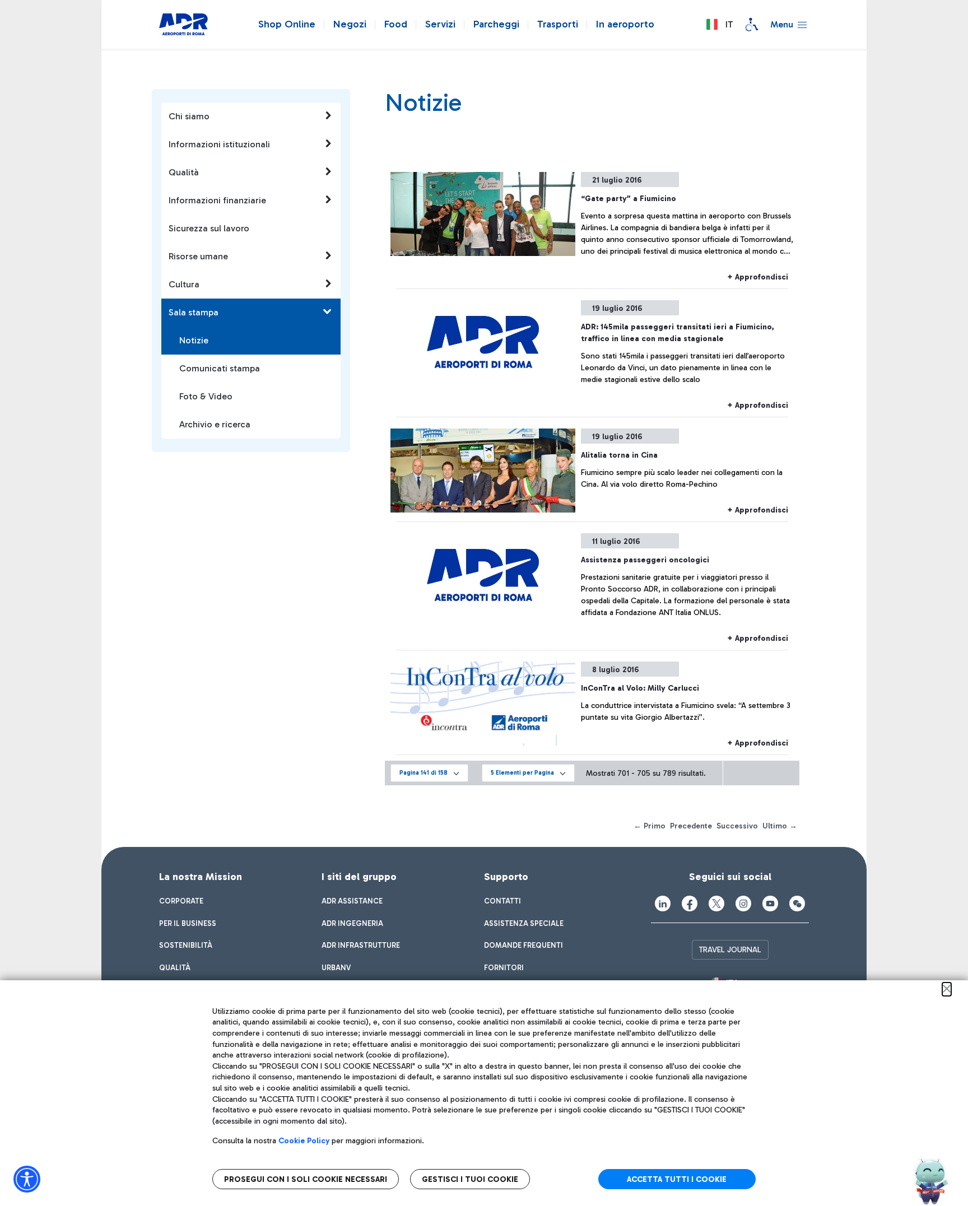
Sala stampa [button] (193, 312)
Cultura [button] (184, 284)
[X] (716, 903)
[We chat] (797, 903)
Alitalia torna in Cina (619, 455)
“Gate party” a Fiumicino (628, 198)
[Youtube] (770, 903)
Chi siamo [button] (189, 116)
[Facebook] (689, 903)
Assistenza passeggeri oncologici (645, 560)
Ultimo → (779, 826)
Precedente (691, 826)
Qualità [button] (184, 172)
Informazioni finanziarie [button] (217, 200)
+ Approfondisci (757, 277)
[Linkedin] (663, 903)
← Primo (650, 826)
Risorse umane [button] (198, 256)
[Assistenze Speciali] (751, 24)
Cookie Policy (303, 1141)
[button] (719, 24)
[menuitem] (181, 901)
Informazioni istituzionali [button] (219, 144)
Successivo (737, 826)
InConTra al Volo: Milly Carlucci (640, 688)
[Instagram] (743, 903)
